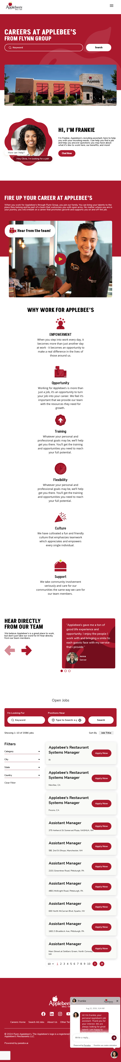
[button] (22, 751)
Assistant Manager (65, 822)
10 (88, 964)
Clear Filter (10, 782)
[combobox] (66, 720)
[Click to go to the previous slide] (9, 650)
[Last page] (102, 963)
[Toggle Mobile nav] (111, 5)
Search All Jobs (36, 1022)
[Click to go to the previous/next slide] (61, 671)
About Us (52, 1022)
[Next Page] (95, 963)
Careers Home (18, 1022)
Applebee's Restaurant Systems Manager (69, 750)
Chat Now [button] (67, 153)
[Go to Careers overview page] (15, 5)
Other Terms (66, 1022)
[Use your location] (79, 720)
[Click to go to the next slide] (26, 650)
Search (98, 47)
